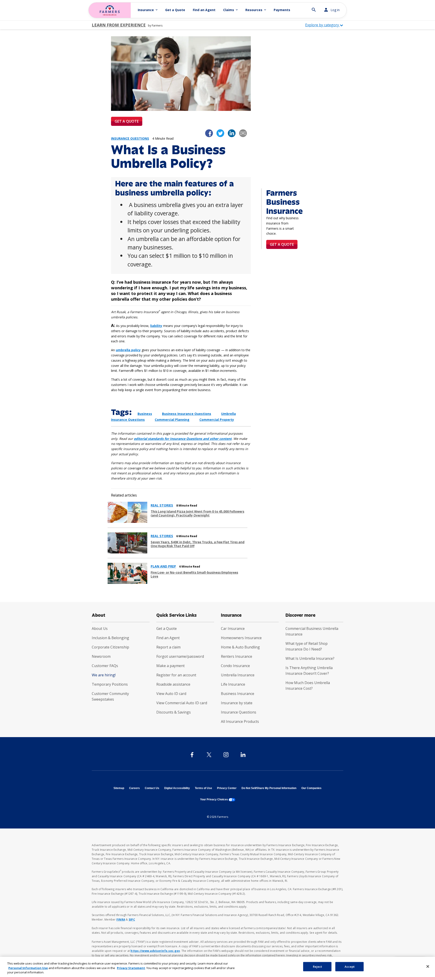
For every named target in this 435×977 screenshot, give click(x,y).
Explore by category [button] (322, 24)
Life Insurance (233, 684)
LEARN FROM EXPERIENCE (119, 25)
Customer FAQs (105, 665)
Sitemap (119, 788)
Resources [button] (256, 10)
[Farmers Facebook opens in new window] (209, 133)
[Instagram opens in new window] (226, 755)
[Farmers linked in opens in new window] (232, 133)
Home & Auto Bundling (240, 647)
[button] (314, 8)
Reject (317, 966)
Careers (134, 788)
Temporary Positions (110, 684)
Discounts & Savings (173, 712)
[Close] (428, 966)
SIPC (132, 919)
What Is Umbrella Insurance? (309, 658)
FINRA (120, 919)
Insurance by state (236, 702)
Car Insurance (233, 628)
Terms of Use (203, 788)
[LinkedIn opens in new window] (243, 755)
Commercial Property (216, 419)
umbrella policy (128, 350)
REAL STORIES (162, 505)
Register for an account (176, 674)
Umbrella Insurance (237, 674)
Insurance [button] (148, 10)
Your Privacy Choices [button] (217, 799)
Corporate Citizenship (110, 647)
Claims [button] (231, 10)
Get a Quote (175, 10)
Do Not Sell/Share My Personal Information (269, 788)
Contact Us (152, 788)
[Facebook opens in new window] (192, 755)
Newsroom (101, 656)
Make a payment (170, 665)
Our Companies (311, 788)
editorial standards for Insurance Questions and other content (183, 438)
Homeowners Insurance (241, 637)
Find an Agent (204, 10)
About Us (100, 628)
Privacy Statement (131, 968)
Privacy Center (227, 788)
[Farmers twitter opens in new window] (220, 133)
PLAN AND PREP (163, 566)
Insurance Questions (238, 712)
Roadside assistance (173, 684)
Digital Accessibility (177, 788)
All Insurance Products (240, 721)
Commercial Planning (172, 419)
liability (156, 326)
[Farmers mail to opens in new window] (243, 133)
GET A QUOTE (127, 121)
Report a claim (168, 647)
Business (145, 414)
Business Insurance (237, 693)
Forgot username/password (180, 656)
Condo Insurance (235, 665)
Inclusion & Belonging (110, 637)
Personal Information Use (28, 968)
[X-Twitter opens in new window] (209, 755)
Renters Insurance (236, 656)
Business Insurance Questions (186, 414)
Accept (350, 966)
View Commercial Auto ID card (181, 702)
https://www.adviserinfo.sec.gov (155, 951)
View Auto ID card (171, 693)
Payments (282, 10)
